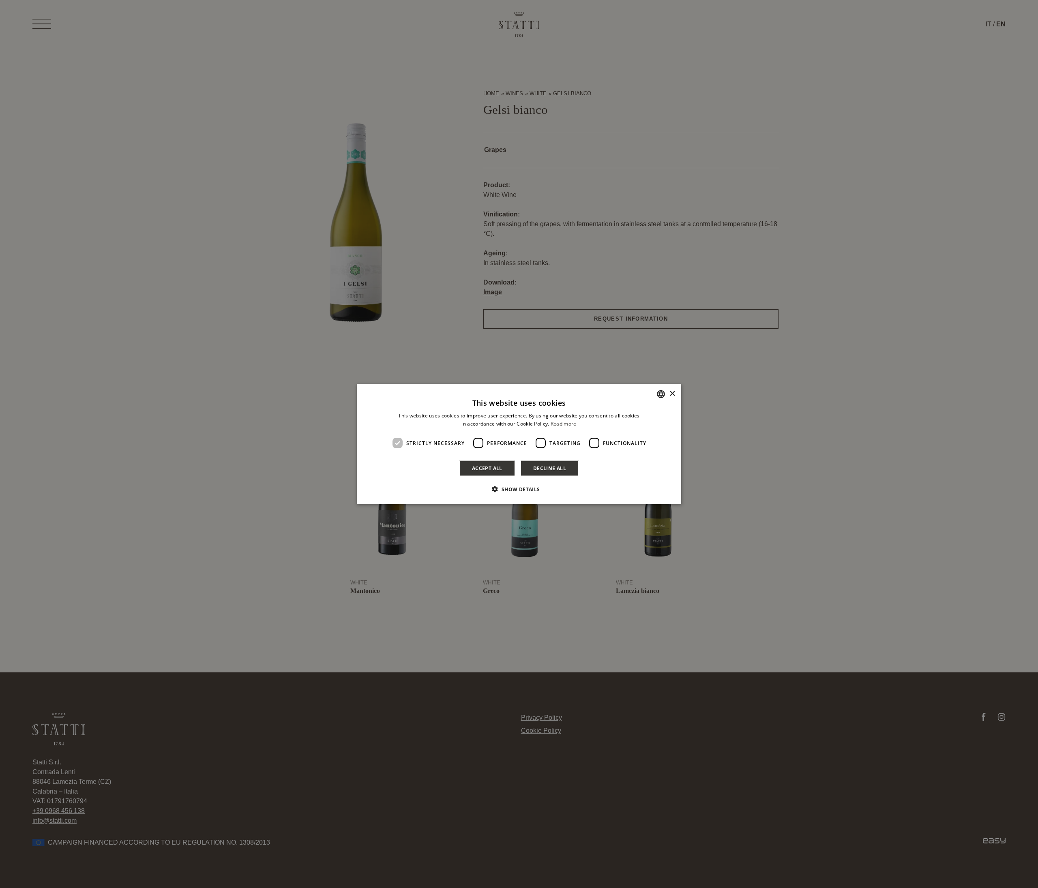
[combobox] (661, 394)
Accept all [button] (487, 468)
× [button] (672, 394)
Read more (564, 423)
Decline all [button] (549, 468)
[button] (519, 489)
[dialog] (519, 444)
